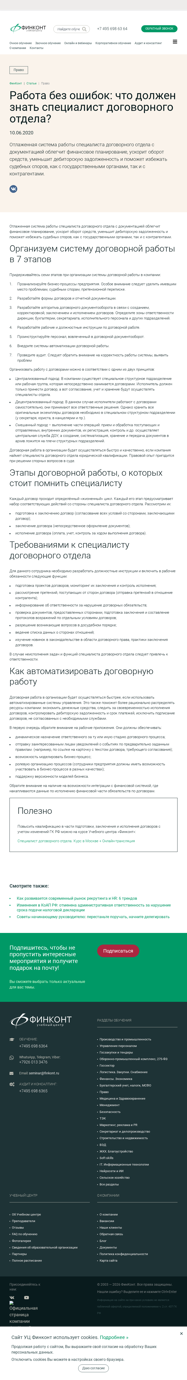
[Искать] (84, 29)
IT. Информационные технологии (124, 1164)
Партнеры (19, 1254)
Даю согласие (93, 1368)
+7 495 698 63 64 (112, 28)
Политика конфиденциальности (124, 1254)
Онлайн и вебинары (78, 43)
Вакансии (107, 1221)
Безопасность (110, 1112)
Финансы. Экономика (116, 1079)
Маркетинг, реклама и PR (118, 1125)
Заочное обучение (48, 43)
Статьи (32, 83)
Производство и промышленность (125, 1039)
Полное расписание (27, 1260)
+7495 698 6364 (33, 1046)
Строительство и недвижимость (124, 1138)
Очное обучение (20, 43)
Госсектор (107, 1065)
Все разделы (109, 1184)
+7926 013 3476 (33, 1062)
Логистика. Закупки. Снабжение (124, 1072)
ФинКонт (15, 83)
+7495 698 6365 (33, 1091)
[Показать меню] (175, 41)
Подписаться (118, 951)
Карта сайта (108, 1260)
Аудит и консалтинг (148, 43)
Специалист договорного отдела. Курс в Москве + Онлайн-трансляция (76, 841)
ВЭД (103, 1145)
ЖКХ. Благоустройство (116, 1151)
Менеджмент (110, 1105)
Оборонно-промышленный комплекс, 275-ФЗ (134, 1059)
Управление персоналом (118, 1046)
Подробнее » (114, 1337)
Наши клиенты (111, 1227)
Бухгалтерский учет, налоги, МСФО (125, 1085)
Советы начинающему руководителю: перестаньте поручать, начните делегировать (93, 917)
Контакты (36, 48)
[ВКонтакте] (13, 189)
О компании (17, 48)
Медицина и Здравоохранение (122, 1098)
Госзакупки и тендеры (116, 1052)
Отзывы (18, 1227)
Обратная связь (111, 1234)
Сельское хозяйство (115, 1177)
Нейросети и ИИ (111, 1171)
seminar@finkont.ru (44, 1073)
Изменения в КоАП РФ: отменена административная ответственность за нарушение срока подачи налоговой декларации (94, 907)
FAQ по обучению (24, 1234)
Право (19, 70)
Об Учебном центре (26, 1214)
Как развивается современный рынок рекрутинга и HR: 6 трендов (77, 898)
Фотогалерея (21, 1241)
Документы (108, 1247)
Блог (103, 1241)
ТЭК (103, 1118)
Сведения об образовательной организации (45, 1247)
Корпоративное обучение (113, 43)
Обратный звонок (159, 28)
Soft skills (106, 1158)
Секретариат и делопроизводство (125, 1131)
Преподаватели (23, 1221)
